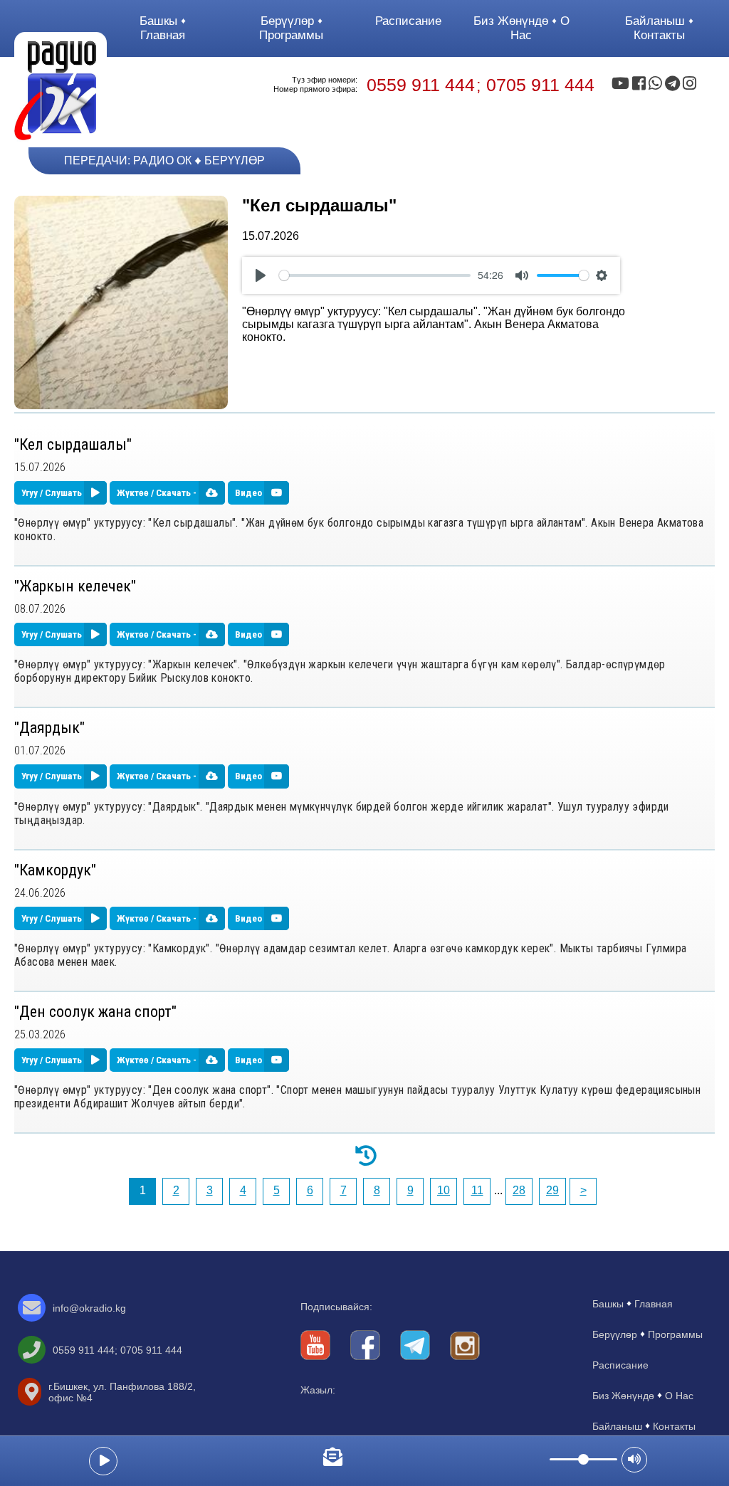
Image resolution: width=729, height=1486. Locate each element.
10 (443, 1190)
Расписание (408, 21)
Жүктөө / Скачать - (158, 493)
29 (552, 1190)
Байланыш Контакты (656, 28)
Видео (249, 493)
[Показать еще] (364, 1154)
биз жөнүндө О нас (521, 28)
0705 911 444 (540, 85)
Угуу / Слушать (52, 493)
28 (519, 1190)
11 (477, 1190)
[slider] (375, 275)
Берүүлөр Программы (291, 28)
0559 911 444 (421, 85)
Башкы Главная (162, 28)
